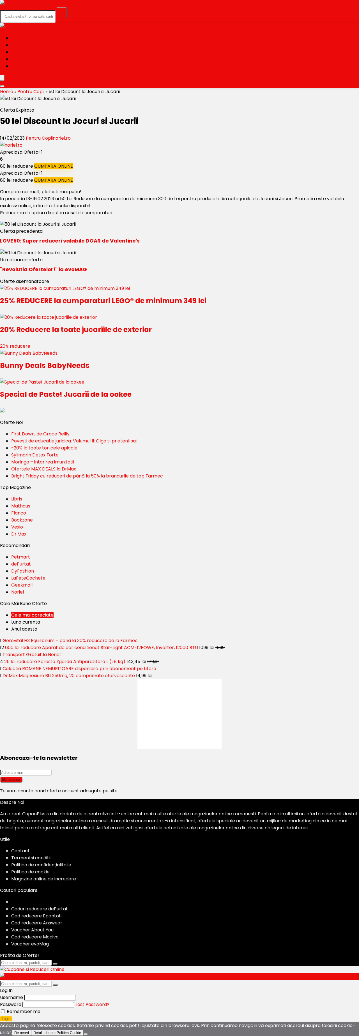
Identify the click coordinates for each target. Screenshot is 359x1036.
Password (10, 1004)
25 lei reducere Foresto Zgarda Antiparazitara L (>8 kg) (64, 661)
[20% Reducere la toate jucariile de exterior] (48, 317)
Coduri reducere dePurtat (39, 909)
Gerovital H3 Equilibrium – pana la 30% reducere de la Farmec (70, 640)
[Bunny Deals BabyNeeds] (28, 353)
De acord (21, 1033)
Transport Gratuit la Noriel (32, 654)
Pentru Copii (30, 91)
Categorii (24, 52)
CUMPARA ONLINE (53, 166)
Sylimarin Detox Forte (35, 455)
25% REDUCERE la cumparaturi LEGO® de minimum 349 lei (103, 301)
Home (18, 38)
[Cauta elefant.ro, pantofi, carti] (62, 12)
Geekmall (22, 585)
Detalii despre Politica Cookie (57, 1033)
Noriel (17, 592)
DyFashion (22, 571)
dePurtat (21, 564)
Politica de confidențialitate (41, 865)
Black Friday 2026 (34, 45)
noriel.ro (62, 138)
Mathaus (20, 506)
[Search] (2, 86)
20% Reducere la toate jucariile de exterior (76, 329)
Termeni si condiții (30, 858)
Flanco (18, 513)
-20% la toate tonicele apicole (44, 448)
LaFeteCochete (28, 578)
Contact (20, 851)
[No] (85, 1034)
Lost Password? (92, 1004)
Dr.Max (18, 534)
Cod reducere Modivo (35, 937)
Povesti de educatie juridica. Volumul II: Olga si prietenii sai (74, 441)
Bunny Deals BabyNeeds (44, 365)
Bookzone (22, 520)
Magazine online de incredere (43, 879)
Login (6, 1019)
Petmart (20, 557)
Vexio (17, 527)
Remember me (23, 1011)
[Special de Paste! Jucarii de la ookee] (42, 382)
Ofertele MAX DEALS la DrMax (43, 469)
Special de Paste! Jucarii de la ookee (66, 394)
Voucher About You (32, 930)
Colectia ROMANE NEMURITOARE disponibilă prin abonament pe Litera (79, 668)
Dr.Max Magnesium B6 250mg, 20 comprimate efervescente (69, 675)
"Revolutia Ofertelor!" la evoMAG (43, 269)
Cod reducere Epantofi (36, 916)
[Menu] (2, 78)
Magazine (23, 59)
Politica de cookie (30, 872)
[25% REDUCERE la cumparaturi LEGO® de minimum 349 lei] (65, 288)
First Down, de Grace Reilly (40, 434)
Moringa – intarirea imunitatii (42, 462)
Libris (16, 499)
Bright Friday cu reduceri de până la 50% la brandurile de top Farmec (87, 476)
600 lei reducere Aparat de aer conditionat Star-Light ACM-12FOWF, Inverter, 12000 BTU (101, 647)
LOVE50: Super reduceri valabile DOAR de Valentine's (70, 240)
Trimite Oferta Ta (33, 66)
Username (11, 997)
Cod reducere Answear (36, 923)
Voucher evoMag (30, 944)
